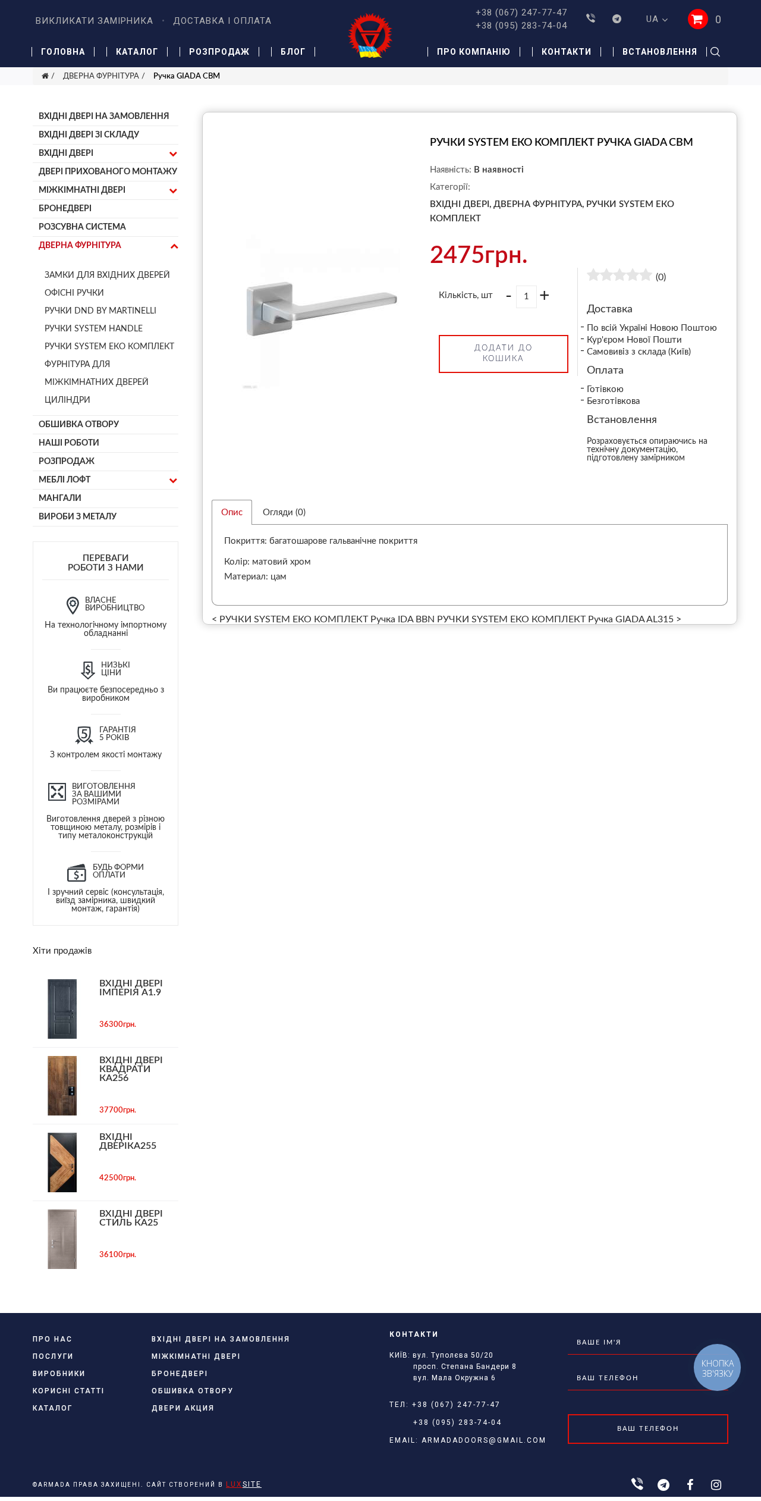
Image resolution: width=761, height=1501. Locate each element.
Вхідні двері (66, 153)
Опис (232, 512)
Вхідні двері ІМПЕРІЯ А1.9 (131, 988)
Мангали (60, 498)
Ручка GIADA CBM (186, 76)
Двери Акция (183, 1408)
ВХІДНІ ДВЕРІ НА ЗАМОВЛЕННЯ (104, 116)
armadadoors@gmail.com (484, 1440)
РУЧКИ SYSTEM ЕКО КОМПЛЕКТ (109, 347)
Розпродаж (219, 52)
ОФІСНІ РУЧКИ (74, 293)
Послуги (53, 1356)
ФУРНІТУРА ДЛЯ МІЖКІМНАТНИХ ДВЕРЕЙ (97, 374)
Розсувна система (82, 227)
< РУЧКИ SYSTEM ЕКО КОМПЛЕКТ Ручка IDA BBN (323, 619)
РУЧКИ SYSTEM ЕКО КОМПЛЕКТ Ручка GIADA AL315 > (559, 619)
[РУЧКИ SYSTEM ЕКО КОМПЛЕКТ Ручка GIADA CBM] (320, 477)
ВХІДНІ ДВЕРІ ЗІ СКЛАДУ (89, 135)
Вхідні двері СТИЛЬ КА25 (131, 1218)
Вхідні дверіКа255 (127, 1141)
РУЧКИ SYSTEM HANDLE (94, 329)
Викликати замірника (94, 20)
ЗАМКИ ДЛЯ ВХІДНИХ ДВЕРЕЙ (107, 275)
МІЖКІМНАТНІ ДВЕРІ (82, 190)
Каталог (137, 52)
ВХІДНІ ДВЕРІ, (460, 204)
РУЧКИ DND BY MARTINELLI (100, 311)
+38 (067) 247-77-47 (521, 12)
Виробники (59, 1374)
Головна (63, 52)
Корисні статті (69, 1391)
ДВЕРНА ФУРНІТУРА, (538, 204)
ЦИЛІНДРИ (67, 400)
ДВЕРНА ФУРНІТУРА (101, 76)
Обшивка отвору (79, 425)
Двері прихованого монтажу (108, 172)
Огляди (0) (284, 512)
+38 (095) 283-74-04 (521, 25)
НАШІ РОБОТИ (69, 443)
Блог (293, 52)
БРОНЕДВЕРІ (65, 209)
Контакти (567, 52)
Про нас (53, 1339)
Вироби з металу (78, 517)
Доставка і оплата (222, 20)
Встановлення (659, 52)
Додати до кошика (503, 353)
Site (244, 1484)
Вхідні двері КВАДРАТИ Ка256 (131, 1069)
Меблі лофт (64, 480)
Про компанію (474, 52)
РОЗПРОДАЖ (67, 461)
